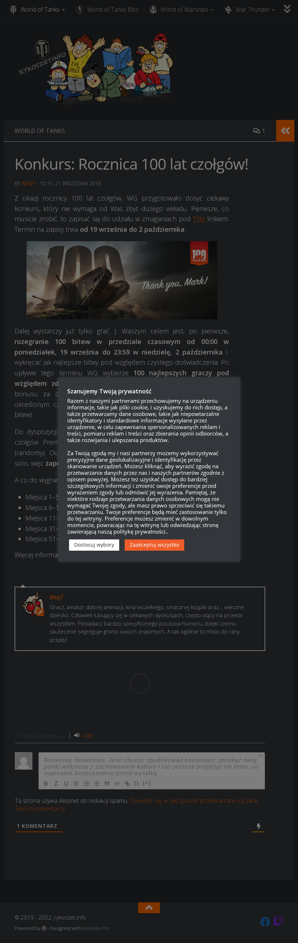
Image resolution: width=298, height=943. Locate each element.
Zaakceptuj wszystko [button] (154, 544)
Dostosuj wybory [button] (94, 544)
